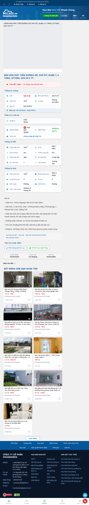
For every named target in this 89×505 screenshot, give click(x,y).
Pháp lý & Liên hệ (12, 115)
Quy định (40, 443)
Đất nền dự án (36, 462)
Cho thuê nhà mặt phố (69, 465)
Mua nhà (21, 235)
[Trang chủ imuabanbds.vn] (13, 13)
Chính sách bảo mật (70, 443)
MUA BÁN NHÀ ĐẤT (38, 455)
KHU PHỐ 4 (31, 110)
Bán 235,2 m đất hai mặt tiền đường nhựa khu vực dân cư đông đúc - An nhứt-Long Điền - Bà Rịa (17, 356)
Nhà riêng (34, 474)
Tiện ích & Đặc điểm (13, 243)
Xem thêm (33, 438)
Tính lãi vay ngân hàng (39, 248)
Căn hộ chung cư (53, 462)
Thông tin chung (11, 91)
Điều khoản (53, 443)
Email (5, 486)
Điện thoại (7, 480)
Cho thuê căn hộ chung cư (70, 459)
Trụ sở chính (5, 473)
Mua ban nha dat (11, 235)
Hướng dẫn (27, 443)
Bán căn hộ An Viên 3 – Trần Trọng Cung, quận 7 (47, 356)
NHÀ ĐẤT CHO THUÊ (69, 455)
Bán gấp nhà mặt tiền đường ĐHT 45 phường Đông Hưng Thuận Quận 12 (48, 389)
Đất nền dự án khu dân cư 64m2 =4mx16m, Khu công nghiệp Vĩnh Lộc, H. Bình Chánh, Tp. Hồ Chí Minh (47, 290)
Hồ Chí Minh (20, 110)
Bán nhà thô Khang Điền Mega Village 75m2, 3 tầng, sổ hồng (16, 290)
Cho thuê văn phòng (68, 472)
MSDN (5, 463)
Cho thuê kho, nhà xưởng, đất (72, 478)
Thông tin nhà (10, 168)
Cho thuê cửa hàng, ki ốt (70, 475)
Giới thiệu (14, 443)
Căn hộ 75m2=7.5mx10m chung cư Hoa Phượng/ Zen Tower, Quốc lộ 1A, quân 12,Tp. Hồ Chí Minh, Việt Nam (47, 323)
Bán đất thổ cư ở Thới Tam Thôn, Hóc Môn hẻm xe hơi (16, 389)
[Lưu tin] (29, 300)
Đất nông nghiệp (37, 465)
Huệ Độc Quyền (27, 129)
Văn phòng (51, 471)
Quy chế (22, 448)
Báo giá (56, 448)
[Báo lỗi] (85, 495)
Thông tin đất (10, 142)
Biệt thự (34, 477)
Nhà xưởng (51, 477)
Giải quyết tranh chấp (39, 448)
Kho (48, 474)
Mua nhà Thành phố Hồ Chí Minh (36, 235)
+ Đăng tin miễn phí (51, 15)
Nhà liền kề (35, 480)
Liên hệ (67, 448)
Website (6, 483)
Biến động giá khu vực (17, 248)
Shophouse (51, 459)
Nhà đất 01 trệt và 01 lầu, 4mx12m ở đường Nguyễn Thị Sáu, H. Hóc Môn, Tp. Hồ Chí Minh (18, 323)
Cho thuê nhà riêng (68, 462)
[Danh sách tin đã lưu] (9, 4)
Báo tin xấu (8, 263)
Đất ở (33, 459)
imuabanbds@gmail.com (22, 488)
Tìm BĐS (64, 15)
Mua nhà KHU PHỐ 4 (12, 238)
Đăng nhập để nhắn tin (32, 136)
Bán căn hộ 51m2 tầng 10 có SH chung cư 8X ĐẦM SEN (16, 422)
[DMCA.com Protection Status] (17, 494)
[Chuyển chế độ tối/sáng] (4, 4)
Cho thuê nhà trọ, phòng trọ (71, 469)
